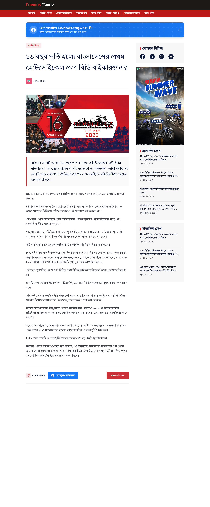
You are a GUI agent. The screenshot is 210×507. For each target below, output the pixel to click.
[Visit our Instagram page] (161, 56)
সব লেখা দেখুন (117, 375)
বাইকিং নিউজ (33, 46)
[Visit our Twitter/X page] (152, 56)
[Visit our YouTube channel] (171, 56)
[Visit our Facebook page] (142, 56)
